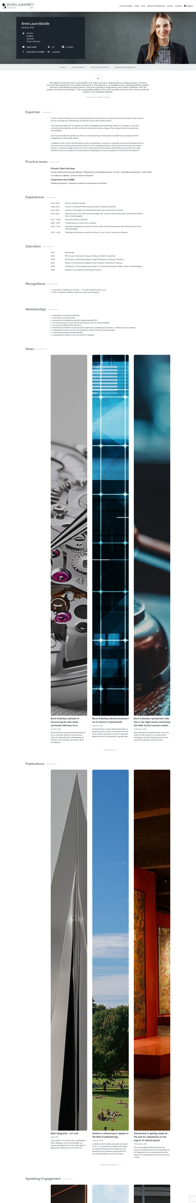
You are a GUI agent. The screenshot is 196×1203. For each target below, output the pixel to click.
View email (31, 47)
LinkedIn (56, 52)
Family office (147, 172)
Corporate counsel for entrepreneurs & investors (87, 183)
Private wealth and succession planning (66, 172)
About (63, 67)
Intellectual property (59, 183)
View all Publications (108, 1165)
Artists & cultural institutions (81, 175)
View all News (108, 750)
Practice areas (78, 67)
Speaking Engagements (125, 67)
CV (53, 47)
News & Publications (100, 67)
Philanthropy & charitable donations (97, 172)
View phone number (36, 52)
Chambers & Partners (70, 290)
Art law (117, 172)
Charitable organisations (131, 172)
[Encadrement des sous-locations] (69, 730)
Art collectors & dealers (60, 175)
